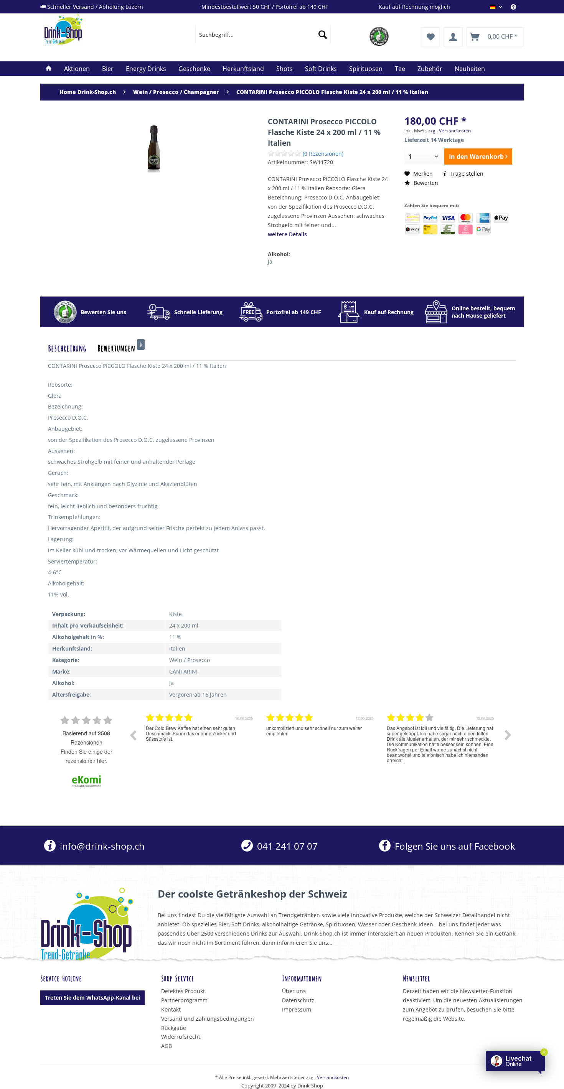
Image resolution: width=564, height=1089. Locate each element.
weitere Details (287, 234)
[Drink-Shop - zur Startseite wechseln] (102, 29)
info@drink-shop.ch (101, 846)
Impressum (296, 1009)
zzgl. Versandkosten (449, 130)
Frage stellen (466, 173)
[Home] (48, 68)
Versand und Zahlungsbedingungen (207, 1018)
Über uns (294, 991)
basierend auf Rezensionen (86, 737)
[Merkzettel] (430, 36)
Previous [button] (132, 735)
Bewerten (425, 182)
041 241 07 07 (286, 846)
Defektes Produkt (183, 991)
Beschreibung (67, 347)
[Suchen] (323, 34)
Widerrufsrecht (180, 1036)
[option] (200, 740)
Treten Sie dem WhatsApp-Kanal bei (92, 997)
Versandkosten (333, 1077)
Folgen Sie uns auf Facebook (453, 846)
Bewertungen (119, 347)
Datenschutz (298, 1000)
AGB (166, 1045)
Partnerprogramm (184, 1000)
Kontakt (171, 1009)
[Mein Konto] (453, 36)
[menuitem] (517, 7)
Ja (270, 261)
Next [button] (508, 735)
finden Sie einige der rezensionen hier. (86, 756)
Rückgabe (173, 1027)
